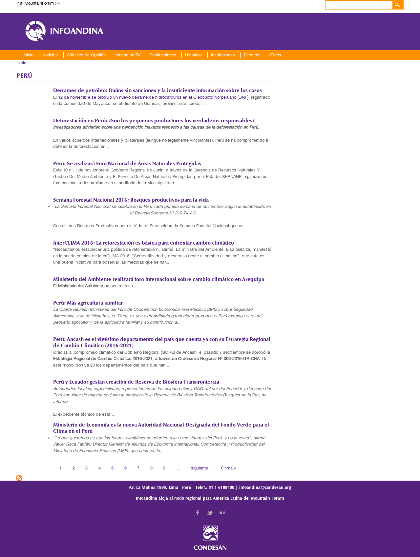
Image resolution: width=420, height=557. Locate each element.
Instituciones (223, 54)
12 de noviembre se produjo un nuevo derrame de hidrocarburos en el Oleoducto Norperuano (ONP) (153, 97)
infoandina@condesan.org (265, 488)
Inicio (28, 54)
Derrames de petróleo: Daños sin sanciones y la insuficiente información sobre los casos (157, 90)
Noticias (50, 54)
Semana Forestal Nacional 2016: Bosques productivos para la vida (131, 200)
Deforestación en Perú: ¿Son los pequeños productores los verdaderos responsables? (154, 121)
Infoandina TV (127, 54)
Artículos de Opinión (86, 54)
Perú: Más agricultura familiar (88, 303)
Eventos (251, 54)
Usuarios (193, 54)
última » (228, 467)
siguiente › (200, 467)
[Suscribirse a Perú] (19, 477)
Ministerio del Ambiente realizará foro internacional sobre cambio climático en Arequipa (158, 279)
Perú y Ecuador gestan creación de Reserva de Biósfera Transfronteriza (136, 382)
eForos (274, 54)
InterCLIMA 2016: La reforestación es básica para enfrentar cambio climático (143, 243)
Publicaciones (163, 54)
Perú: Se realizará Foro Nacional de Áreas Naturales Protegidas (127, 164)
